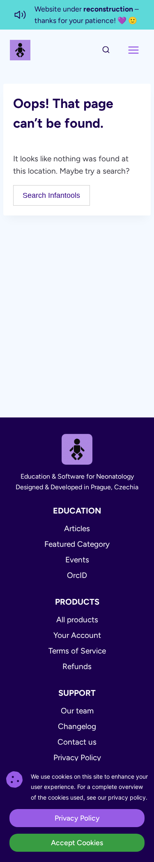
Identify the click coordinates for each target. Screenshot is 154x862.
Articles (77, 528)
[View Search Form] (106, 50)
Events (77, 559)
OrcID (77, 575)
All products (77, 619)
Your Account (77, 635)
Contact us (77, 742)
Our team (77, 710)
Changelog (77, 726)
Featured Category (77, 544)
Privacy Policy (77, 757)
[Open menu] (133, 50)
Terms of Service (77, 651)
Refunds (77, 666)
